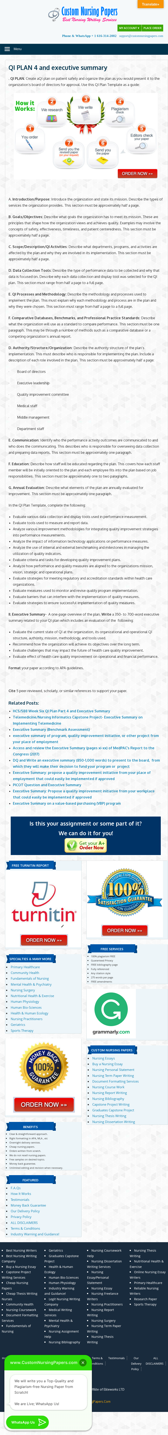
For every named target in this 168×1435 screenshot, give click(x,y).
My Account (129, 28)
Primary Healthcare (25, 967)
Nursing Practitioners (26, 1019)
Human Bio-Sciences (26, 1007)
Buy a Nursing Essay (107, 1064)
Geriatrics (18, 1024)
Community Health (25, 972)
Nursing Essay (101, 1288)
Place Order (152, 28)
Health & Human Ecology (29, 1013)
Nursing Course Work (108, 1087)
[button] (83, 1362)
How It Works (21, 1193)
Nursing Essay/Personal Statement (98, 1277)
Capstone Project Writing (111, 1104)
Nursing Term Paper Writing (113, 1075)
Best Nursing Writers (21, 1250)
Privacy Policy (21, 1216)
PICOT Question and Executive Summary (47, 785)
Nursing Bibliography (108, 1098)
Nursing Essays (103, 1058)
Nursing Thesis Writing (109, 1116)
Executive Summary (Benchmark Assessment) (51, 729)
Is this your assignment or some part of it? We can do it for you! (86, 828)
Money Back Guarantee (28, 1205)
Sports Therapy (22, 1030)
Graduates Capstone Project (113, 1110)
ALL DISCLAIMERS (24, 1222)
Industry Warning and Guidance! (35, 1234)
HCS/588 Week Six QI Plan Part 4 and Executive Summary (61, 711)
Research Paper (145, 1299)
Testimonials (20, 1199)
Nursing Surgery (23, 990)
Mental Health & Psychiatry (31, 984)
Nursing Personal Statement (113, 1069)
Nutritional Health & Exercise (32, 996)
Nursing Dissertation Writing (113, 1122)
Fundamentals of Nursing (30, 978)
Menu (18, 49)
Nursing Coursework (21, 1310)
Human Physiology (25, 1001)
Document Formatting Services (115, 1081)
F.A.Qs (16, 1188)
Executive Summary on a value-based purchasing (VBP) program (67, 803)
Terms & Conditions (25, 1228)
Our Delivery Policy (25, 1211)
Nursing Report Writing (109, 1092)
